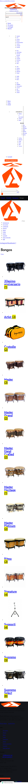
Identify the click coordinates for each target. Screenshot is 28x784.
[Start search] (6, 21)
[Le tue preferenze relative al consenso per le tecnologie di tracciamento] (7, 782)
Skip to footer (11, 1)
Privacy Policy (3, 723)
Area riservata (19, 12)
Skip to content (4, 1)
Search (7, 17)
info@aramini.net (13, 9)
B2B (21, 14)
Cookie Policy (11, 723)
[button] (2, 254)
